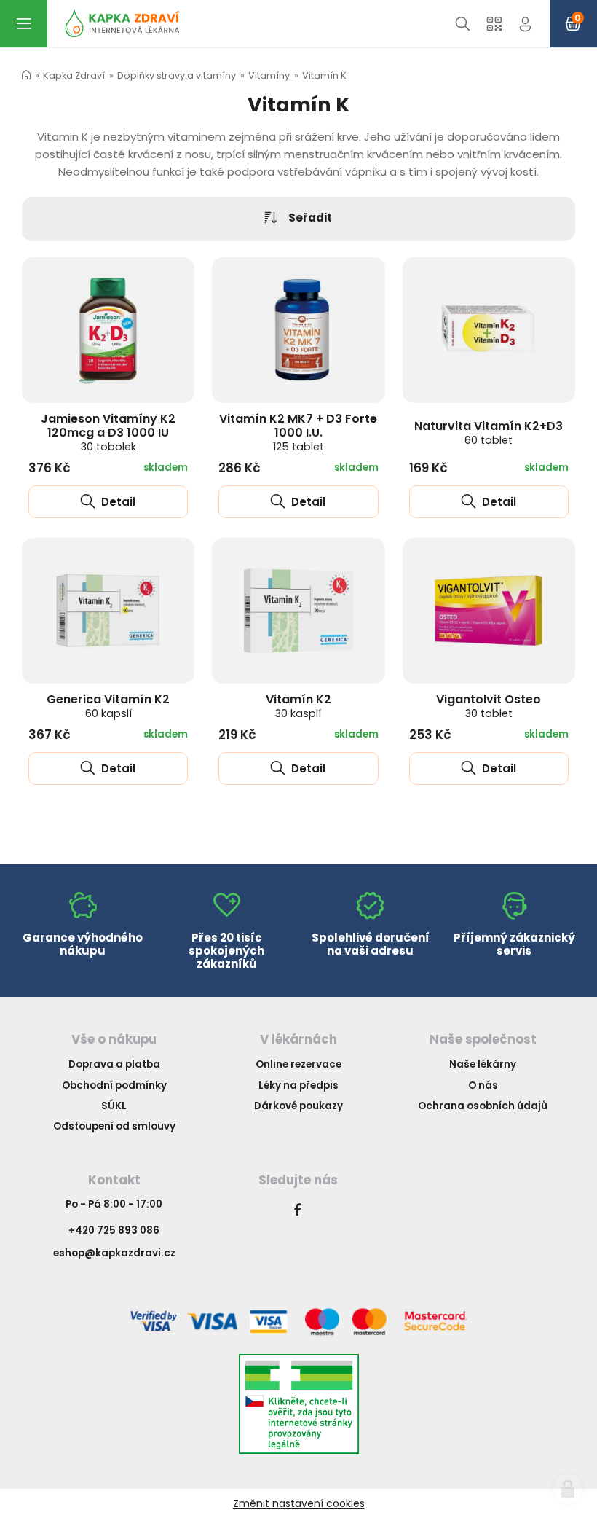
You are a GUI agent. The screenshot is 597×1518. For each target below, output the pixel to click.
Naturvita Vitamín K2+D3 (488, 432)
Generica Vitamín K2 (108, 706)
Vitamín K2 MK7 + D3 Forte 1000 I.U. (298, 432)
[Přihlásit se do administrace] (567, 1488)
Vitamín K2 (298, 706)
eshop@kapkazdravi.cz (114, 1253)
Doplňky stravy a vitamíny (176, 75)
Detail (116, 501)
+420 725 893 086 (113, 1230)
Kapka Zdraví (74, 75)
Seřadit (310, 217)
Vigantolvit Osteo (488, 706)
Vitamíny (269, 75)
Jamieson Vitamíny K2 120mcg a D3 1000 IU (108, 432)
